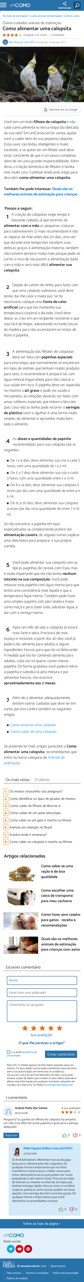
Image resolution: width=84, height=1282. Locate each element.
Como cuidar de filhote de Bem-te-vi (35, 806)
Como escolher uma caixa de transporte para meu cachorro (57, 896)
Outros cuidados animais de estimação (32, 23)
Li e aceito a (22, 1054)
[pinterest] (28, 1249)
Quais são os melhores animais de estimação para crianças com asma (60, 945)
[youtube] (19, 1249)
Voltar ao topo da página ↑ (42, 1224)
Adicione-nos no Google (63, 109)
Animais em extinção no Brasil (30, 827)
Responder (11, 1135)
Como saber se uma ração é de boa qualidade (57, 872)
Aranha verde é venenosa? (28, 835)
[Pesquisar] (78, 5)
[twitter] (11, 1249)
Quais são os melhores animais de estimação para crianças (40, 192)
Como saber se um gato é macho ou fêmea (40, 820)
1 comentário (57, 35)
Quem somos (58, 1266)
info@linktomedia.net (60, 1085)
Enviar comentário (61, 1054)
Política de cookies (17, 1278)
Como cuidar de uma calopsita (33, 732)
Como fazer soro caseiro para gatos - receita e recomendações (60, 920)
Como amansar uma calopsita (33, 725)
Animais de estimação (15, 16)
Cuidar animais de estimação (46, 16)
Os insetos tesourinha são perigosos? (36, 791)
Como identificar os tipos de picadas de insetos (42, 799)
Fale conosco (13, 1273)
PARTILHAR (64, 8)
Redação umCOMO (24, 42)
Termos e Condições (37, 1273)
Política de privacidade (65, 1273)
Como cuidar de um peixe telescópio (35, 813)
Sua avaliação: (41, 1035)
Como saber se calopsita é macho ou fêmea (40, 842)
